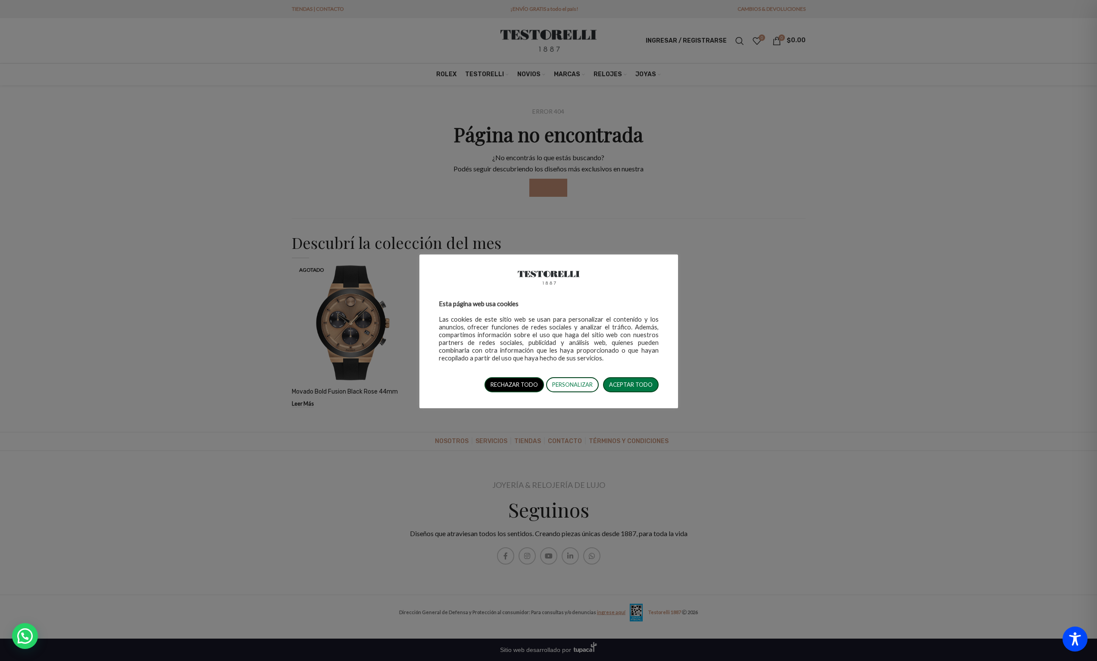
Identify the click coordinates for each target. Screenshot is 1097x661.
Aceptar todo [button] (631, 384)
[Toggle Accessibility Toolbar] (1075, 639)
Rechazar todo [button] (514, 384)
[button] (25, 636)
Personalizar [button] (572, 384)
